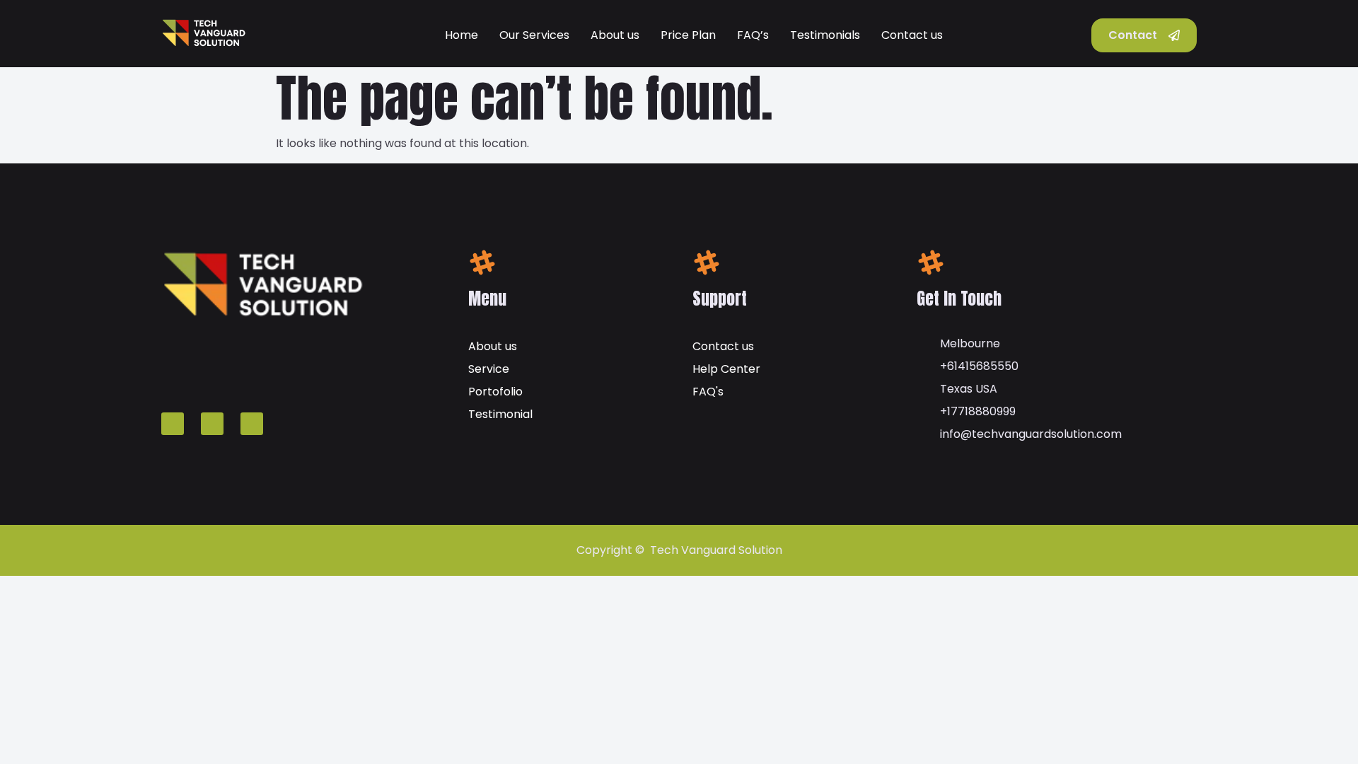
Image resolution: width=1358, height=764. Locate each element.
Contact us (912, 35)
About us (615, 35)
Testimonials (825, 35)
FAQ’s (753, 35)
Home (461, 35)
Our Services (534, 35)
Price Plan (688, 35)
